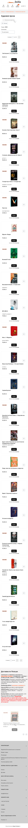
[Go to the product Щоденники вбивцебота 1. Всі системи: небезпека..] (14, 97)
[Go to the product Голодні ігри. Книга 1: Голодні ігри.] (14, 175)
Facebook (3, 819)
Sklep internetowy (12, 826)
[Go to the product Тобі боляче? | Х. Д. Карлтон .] (14, 47)
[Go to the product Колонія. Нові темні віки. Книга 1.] (14, 123)
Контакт (2, 811)
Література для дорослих (20, 11)
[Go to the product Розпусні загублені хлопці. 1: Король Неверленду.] (14, 537)
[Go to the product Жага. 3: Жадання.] (14, 331)
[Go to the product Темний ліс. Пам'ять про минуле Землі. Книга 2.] (14, 563)
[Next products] (17, 660)
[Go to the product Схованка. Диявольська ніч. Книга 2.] (14, 149)
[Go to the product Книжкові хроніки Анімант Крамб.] (14, 72)
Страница (9, 37)
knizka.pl (3, 11)
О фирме (3, 809)
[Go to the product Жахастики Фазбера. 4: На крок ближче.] (14, 357)
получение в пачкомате (18, 685)
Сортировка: (4, 29)
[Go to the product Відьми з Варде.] (14, 228)
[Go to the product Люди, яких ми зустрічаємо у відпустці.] (14, 462)
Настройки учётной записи (7, 783)
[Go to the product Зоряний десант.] (14, 384)
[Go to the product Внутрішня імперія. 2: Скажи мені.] (14, 278)
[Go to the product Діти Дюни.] (14, 304)
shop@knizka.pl (4, 793)
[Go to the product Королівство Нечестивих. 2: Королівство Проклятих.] (14, 409)
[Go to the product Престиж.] (14, 201)
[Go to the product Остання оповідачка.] (14, 512)
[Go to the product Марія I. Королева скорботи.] (14, 487)
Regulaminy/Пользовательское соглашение (10, 749)
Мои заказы (3, 780)
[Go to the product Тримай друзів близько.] (14, 590)
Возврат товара (4, 752)
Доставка (3, 772)
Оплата (2, 769)
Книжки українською (10, 11)
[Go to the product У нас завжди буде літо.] (14, 615)
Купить (14, 59)
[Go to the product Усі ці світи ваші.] (14, 640)
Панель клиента (4, 785)
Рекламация (4, 755)
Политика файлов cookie (6, 761)
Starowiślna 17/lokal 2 (7, 676)
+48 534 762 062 (5, 801)
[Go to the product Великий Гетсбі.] (14, 253)
